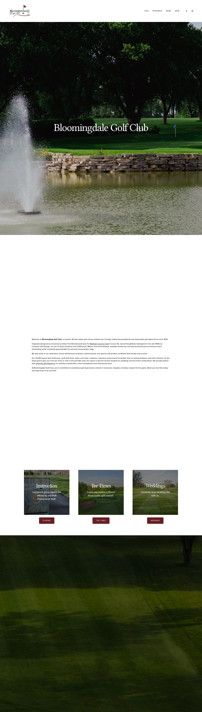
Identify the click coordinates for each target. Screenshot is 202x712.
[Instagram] (192, 11)
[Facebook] (186, 11)
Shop (177, 11)
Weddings (157, 11)
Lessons (47, 520)
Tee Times (101, 520)
